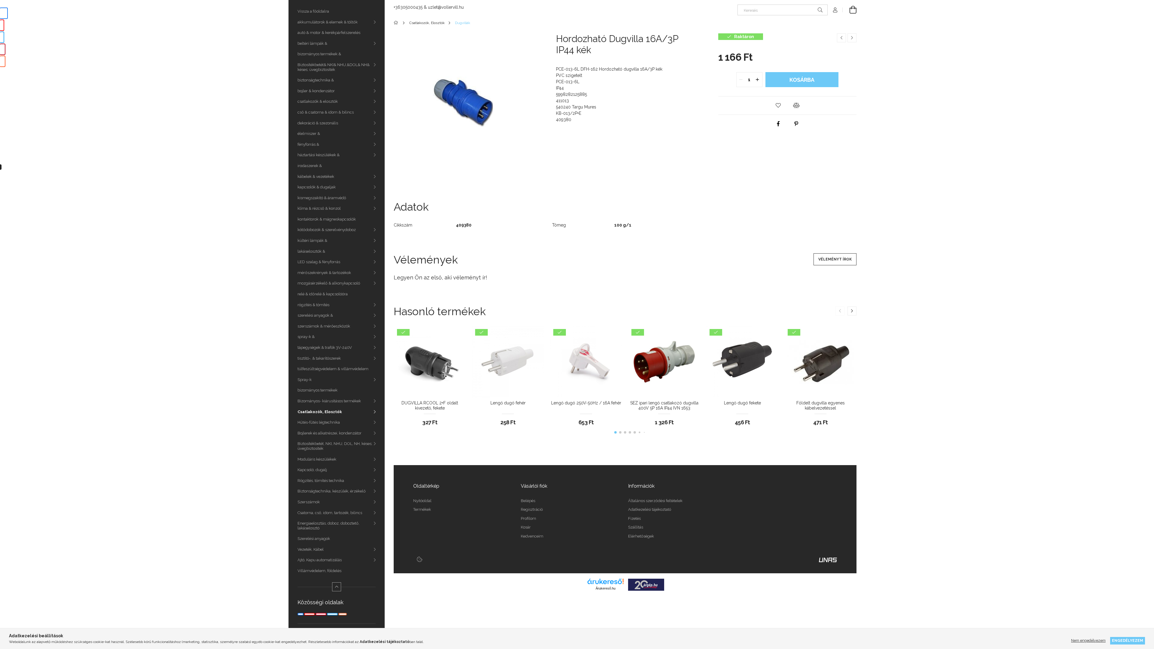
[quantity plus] (757, 79)
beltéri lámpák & (312, 43)
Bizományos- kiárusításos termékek (329, 401)
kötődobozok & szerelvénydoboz (327, 229)
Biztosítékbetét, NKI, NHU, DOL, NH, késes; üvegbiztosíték (335, 446)
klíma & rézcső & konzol (319, 208)
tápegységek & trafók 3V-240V (325, 347)
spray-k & (306, 336)
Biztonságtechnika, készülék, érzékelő (332, 491)
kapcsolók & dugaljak (317, 187)
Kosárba (801, 80)
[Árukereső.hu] (606, 581)
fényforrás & (308, 144)
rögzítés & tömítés (313, 305)
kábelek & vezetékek (316, 176)
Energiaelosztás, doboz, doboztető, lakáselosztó (328, 525)
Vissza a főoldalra (313, 11)
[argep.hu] (646, 584)
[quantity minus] (741, 79)
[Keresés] (820, 10)
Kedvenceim (532, 536)
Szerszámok (309, 502)
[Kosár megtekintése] (849, 10)
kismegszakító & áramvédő (322, 198)
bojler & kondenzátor (316, 91)
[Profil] (835, 10)
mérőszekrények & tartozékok (324, 272)
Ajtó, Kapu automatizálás (320, 560)
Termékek (422, 509)
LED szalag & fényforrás (319, 262)
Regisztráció (532, 509)
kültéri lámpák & (312, 240)
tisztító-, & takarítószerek (319, 358)
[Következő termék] (851, 37)
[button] (778, 105)
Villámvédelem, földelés (319, 570)
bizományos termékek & (319, 54)
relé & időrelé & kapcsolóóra (323, 294)
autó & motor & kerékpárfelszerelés (329, 32)
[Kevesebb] (336, 586)
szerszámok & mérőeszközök (324, 326)
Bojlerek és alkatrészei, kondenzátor (330, 433)
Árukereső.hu (605, 588)
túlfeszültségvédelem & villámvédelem (333, 369)
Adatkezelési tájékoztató (649, 509)
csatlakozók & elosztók (318, 101)
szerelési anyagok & (315, 315)
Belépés (528, 500)
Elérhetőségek (641, 536)
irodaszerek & (310, 165)
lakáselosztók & (311, 251)
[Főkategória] (397, 23)
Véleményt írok (835, 259)
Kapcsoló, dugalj (312, 470)
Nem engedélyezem (1088, 640)
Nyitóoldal (422, 500)
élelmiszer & (309, 133)
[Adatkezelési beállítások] (419, 559)
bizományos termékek (317, 390)
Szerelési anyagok (314, 538)
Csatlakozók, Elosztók (320, 412)
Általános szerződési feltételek (655, 500)
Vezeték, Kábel (311, 549)
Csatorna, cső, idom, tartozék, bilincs (330, 512)
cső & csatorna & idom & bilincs (326, 112)
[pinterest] (796, 123)
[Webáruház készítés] (828, 559)
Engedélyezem (1127, 640)
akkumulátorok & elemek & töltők (328, 22)
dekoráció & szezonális (318, 123)
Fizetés (634, 518)
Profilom (528, 518)
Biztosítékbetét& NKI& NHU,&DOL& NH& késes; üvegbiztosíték (334, 67)
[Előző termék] (841, 37)
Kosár (526, 527)
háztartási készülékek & (319, 155)
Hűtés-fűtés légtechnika (319, 422)
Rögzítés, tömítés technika (321, 480)
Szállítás (635, 527)
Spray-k (305, 379)
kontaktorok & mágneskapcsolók (327, 219)
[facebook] (778, 123)
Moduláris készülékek (317, 459)
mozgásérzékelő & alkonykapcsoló (329, 283)
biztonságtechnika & (316, 80)
